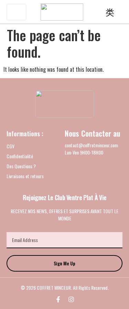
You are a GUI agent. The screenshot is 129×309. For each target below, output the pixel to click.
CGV (10, 146)
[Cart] (109, 12)
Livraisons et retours (25, 176)
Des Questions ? (21, 166)
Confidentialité (20, 156)
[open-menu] (16, 12)
